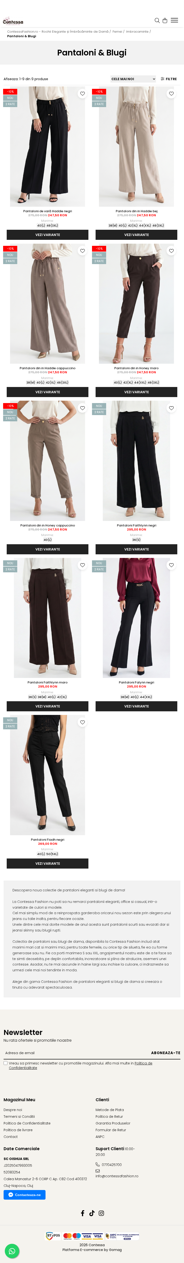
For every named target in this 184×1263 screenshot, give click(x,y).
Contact (11, 1136)
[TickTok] (92, 1213)
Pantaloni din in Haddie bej (136, 211)
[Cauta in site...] (157, 21)
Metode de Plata (110, 1109)
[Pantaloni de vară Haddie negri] (47, 146)
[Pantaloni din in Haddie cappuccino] (47, 303)
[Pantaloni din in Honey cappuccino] (47, 461)
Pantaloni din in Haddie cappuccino (47, 368)
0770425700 (111, 1164)
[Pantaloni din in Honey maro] (136, 303)
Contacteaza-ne (28, 1195)
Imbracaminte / (139, 31)
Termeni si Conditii (19, 1116)
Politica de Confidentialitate (27, 1123)
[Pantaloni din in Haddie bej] (136, 146)
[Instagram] (101, 1213)
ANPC (100, 1136)
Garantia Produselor (113, 1123)
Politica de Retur (109, 1116)
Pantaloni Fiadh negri (47, 839)
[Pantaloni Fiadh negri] (47, 775)
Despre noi (13, 1109)
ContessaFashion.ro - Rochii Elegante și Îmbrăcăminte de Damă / (59, 31)
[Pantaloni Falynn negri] (136, 618)
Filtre (170, 79)
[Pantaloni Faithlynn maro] (47, 618)
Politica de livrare (18, 1130)
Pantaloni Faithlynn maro (48, 682)
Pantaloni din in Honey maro (136, 368)
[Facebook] (83, 1213)
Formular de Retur (111, 1130)
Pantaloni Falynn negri (136, 682)
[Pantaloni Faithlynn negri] (136, 461)
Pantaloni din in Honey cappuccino (47, 525)
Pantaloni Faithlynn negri (136, 525)
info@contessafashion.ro (117, 1176)
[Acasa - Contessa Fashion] (21, 21)
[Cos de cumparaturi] (164, 21)
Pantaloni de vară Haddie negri (47, 211)
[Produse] (175, 21)
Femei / (119, 31)
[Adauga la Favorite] (82, 93)
